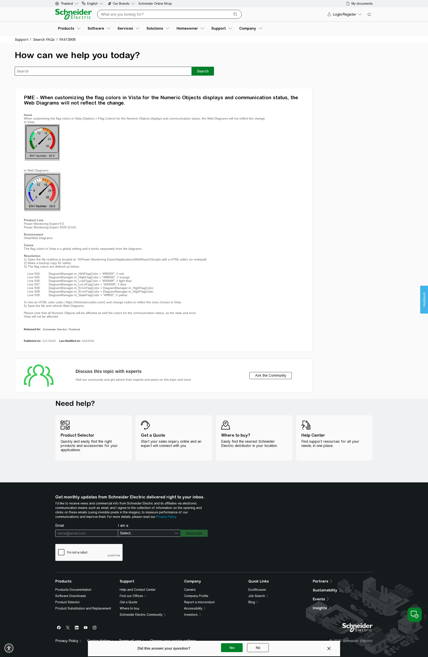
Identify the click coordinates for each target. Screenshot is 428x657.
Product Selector (67, 602)
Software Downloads (70, 596)
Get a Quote (128, 602)
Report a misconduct (199, 602)
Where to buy (129, 608)
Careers (190, 589)
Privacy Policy (166, 517)
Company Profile (196, 596)
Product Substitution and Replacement (83, 608)
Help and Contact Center (138, 589)
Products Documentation (73, 589)
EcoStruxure (257, 589)
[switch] (9, 648)
